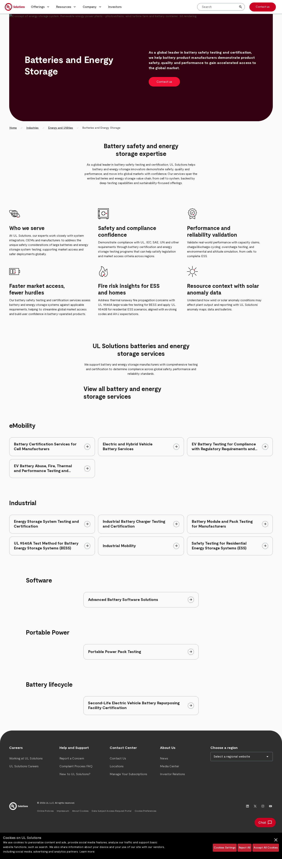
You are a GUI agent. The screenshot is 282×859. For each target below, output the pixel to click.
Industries (32, 128)
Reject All (244, 847)
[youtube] (270, 806)
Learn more (86, 851)
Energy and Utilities (60, 128)
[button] (40, 7)
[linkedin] (247, 806)
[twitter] (255, 806)
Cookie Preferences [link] (146, 811)
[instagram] (263, 806)
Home (13, 128)
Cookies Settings (225, 847)
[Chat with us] (265, 822)
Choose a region (224, 748)
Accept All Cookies (266, 847)
